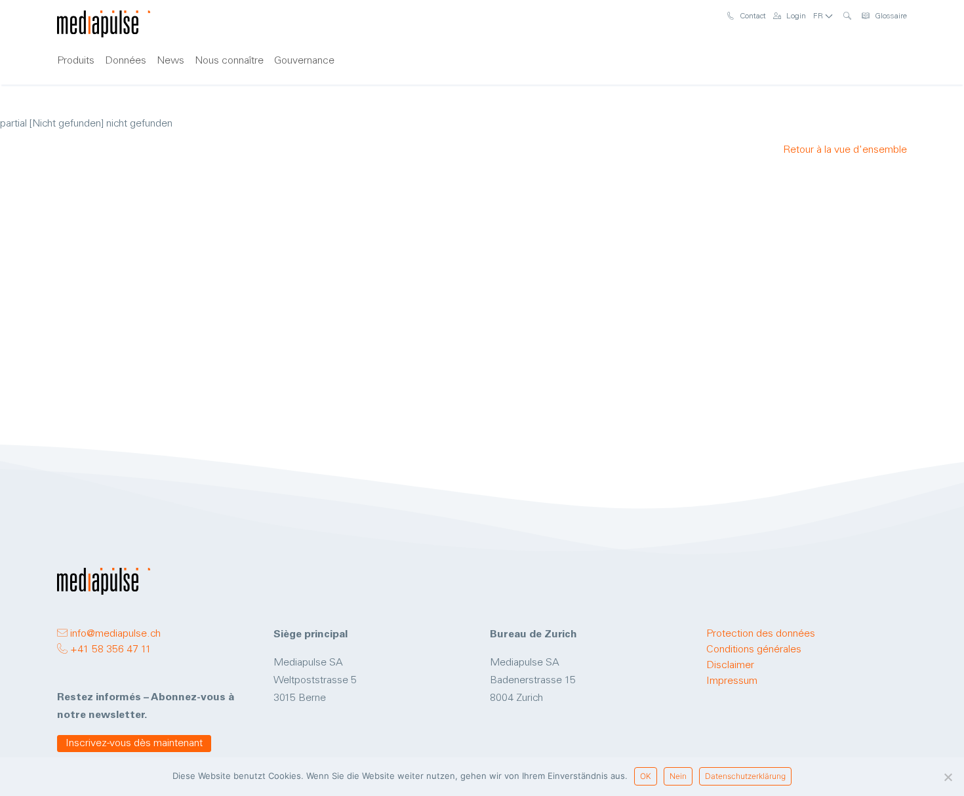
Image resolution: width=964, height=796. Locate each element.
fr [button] (819, 16)
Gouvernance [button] (304, 61)
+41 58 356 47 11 (109, 650)
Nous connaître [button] (229, 61)
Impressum (731, 681)
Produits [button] (75, 61)
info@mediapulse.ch (114, 634)
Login (795, 16)
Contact (752, 16)
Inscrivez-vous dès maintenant (134, 743)
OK (645, 776)
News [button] (170, 61)
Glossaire (890, 16)
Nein (678, 776)
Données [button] (125, 61)
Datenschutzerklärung (745, 776)
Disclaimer (730, 665)
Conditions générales (753, 650)
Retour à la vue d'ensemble (845, 150)
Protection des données (760, 634)
